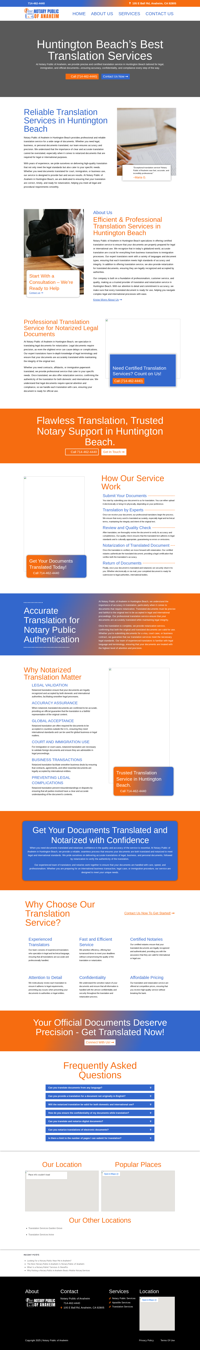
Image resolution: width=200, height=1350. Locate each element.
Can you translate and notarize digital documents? (75, 1121)
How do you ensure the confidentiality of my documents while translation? (88, 1113)
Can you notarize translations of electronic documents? (78, 1129)
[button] (100, 1088)
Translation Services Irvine (41, 1234)
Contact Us (159, 13)
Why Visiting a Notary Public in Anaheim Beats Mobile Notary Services (58, 1270)
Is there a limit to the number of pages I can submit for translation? (84, 1138)
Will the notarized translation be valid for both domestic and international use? (91, 1104)
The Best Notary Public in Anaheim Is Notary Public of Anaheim (55, 1263)
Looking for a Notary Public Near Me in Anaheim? (49, 1260)
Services (129, 13)
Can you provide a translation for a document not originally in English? (86, 1096)
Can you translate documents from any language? (75, 1087)
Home (79, 13)
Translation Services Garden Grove (45, 1228)
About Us (102, 13)
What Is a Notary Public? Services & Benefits (47, 1267)
